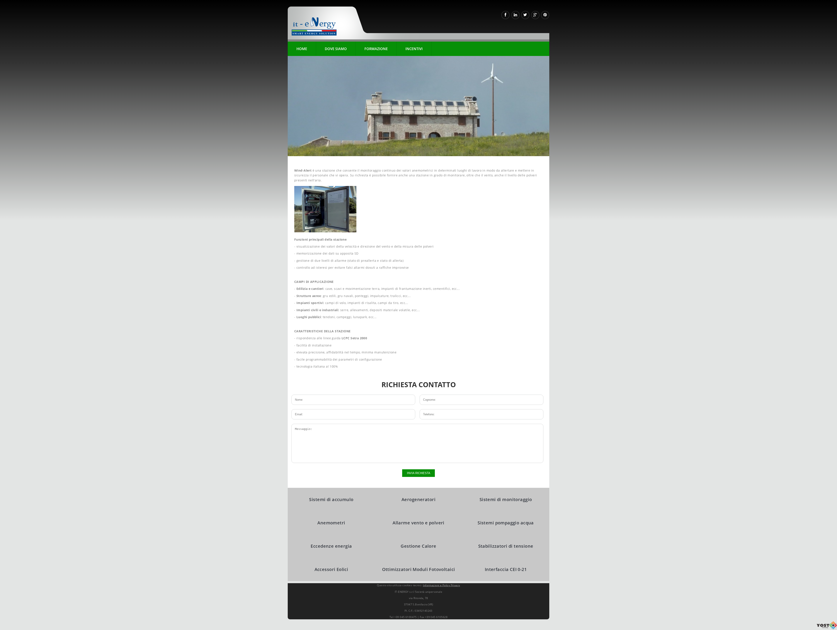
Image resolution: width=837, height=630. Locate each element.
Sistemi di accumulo (331, 499)
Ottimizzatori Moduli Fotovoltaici (418, 569)
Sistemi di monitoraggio (506, 499)
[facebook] (505, 15)
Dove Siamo (336, 48)
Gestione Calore (418, 546)
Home (301, 48)
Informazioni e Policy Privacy (441, 585)
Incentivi (414, 48)
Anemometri (331, 523)
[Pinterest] (545, 15)
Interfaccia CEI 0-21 (506, 569)
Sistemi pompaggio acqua (506, 523)
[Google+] (535, 15)
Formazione (376, 48)
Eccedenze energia (331, 546)
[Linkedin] (515, 15)
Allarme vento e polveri (418, 523)
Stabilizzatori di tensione (505, 546)
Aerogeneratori (418, 499)
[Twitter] (525, 15)
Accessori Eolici (331, 569)
